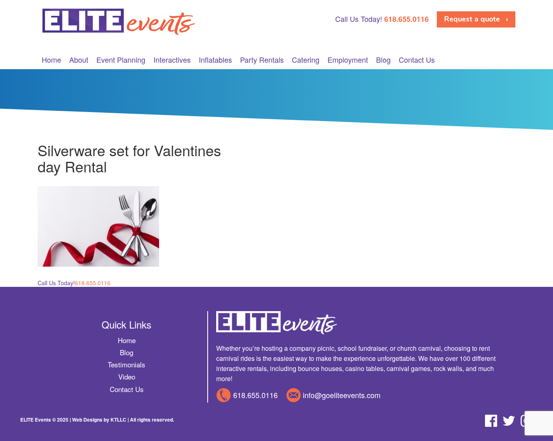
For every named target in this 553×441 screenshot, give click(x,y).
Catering (305, 60)
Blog (383, 60)
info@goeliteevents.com (342, 395)
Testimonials (126, 364)
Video (126, 376)
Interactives (172, 60)
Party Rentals (262, 60)
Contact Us (417, 60)
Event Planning (120, 60)
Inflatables (215, 60)
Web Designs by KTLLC (99, 419)
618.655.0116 (255, 395)
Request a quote (472, 19)
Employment (348, 60)
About (78, 60)
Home (51, 60)
